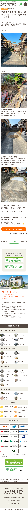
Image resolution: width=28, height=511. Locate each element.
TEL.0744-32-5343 (13, 266)
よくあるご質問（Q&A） (21, 411)
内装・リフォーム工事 (8, 398)
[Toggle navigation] (25, 4)
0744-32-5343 (16, 500)
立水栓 (6, 384)
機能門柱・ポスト (8, 357)
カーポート (7, 335)
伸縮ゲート (7, 344)
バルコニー (7, 380)
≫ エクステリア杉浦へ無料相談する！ (14, 229)
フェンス (6, 353)
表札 (5, 362)
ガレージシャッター (8, 339)
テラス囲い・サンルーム (8, 375)
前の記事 (4, 242)
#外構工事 (4, 9)
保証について (7, 416)
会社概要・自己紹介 (8, 407)
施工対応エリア (8, 411)
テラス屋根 (7, 371)
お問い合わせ (21, 8)
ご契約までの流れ (22, 407)
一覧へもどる (14, 242)
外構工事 (6, 393)
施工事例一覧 (21, 416)
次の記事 (23, 242)
